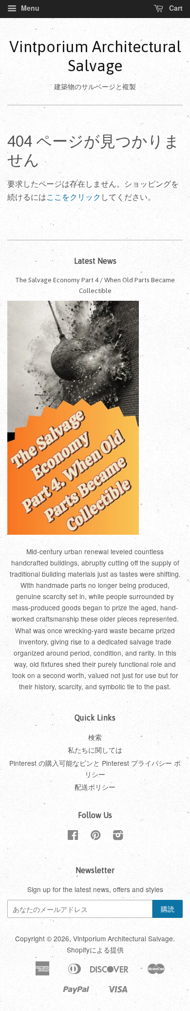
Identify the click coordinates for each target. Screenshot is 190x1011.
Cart (175, 8)
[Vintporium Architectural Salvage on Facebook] (72, 836)
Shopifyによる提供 (95, 949)
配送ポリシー (95, 787)
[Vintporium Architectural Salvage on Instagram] (118, 836)
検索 (95, 737)
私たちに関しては (95, 750)
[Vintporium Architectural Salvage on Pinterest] (95, 836)
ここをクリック (73, 196)
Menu (29, 8)
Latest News (95, 260)
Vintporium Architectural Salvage (95, 56)
